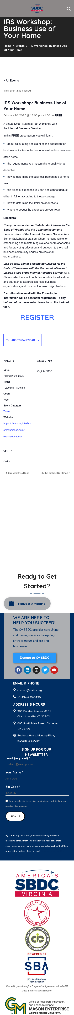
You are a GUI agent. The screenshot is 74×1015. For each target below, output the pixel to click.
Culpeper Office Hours (18, 472)
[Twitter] (45, 670)
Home (7, 46)
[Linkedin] (27, 670)
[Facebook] (18, 670)
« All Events (11, 80)
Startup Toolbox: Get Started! (55, 472)
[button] (68, 8)
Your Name (14, 772)
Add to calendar (23, 340)
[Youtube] (54, 670)
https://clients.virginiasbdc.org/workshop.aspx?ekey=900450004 (17, 430)
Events (20, 46)
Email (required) (18, 758)
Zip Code (13, 787)
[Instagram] (36, 670)
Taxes (6, 411)
